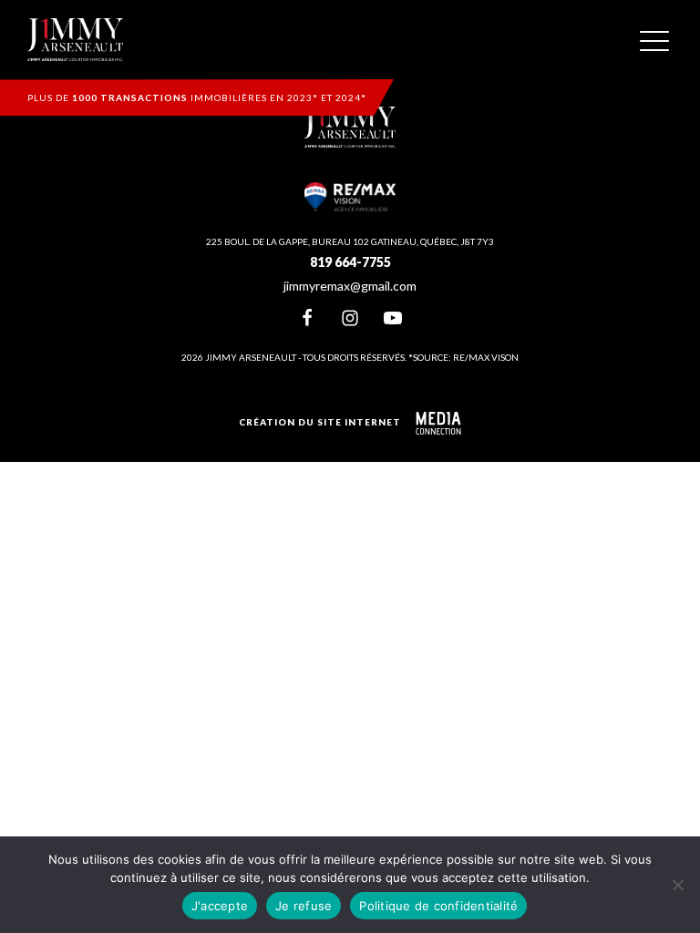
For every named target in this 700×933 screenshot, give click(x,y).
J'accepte (219, 905)
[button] (654, 40)
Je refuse (303, 905)
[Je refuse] (677, 885)
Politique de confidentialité (438, 905)
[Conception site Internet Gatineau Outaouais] (438, 423)
